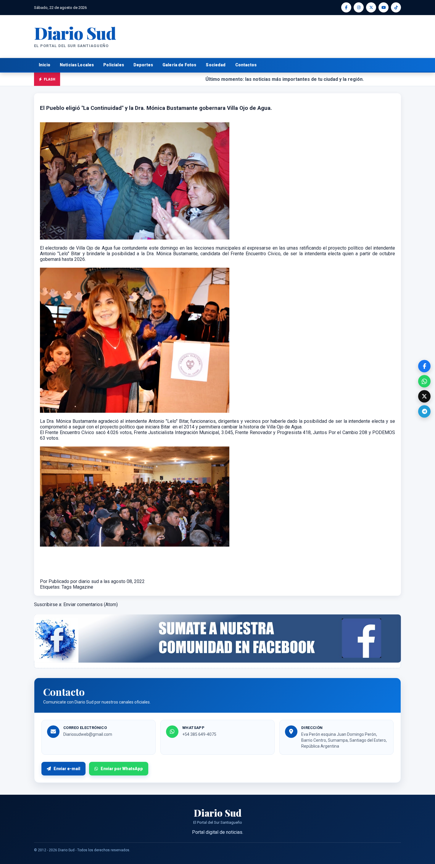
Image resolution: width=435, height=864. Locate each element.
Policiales (113, 64)
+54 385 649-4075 (199, 734)
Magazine (83, 587)
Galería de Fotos (179, 64)
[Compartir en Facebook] (424, 366)
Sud (75, 33)
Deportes (143, 64)
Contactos (246, 64)
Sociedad (215, 64)
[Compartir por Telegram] (424, 411)
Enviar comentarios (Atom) (90, 604)
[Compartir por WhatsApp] (424, 381)
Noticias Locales (77, 64)
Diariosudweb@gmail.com (87, 734)
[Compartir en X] (424, 396)
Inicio (44, 64)
